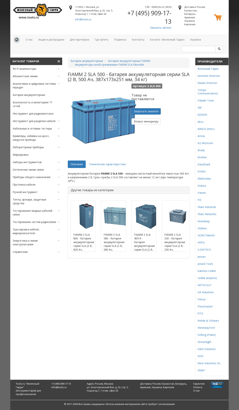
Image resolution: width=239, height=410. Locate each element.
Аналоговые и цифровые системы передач (34, 85)
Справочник (20, 252)
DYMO (202, 171)
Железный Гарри (208, 68)
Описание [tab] (77, 164)
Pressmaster (205, 306)
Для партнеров (79, 39)
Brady (201, 150)
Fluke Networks (207, 214)
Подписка (120, 39)
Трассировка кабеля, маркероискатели (26, 231)
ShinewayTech (206, 327)
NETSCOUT (205, 285)
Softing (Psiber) (207, 335)
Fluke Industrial (207, 207)
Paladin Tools (206, 100)
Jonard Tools (205, 264)
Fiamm (202, 193)
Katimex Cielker (207, 271)
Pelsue (202, 299)
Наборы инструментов (27, 162)
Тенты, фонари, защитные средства (29, 201)
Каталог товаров (26, 61)
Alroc (201, 122)
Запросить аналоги (146, 111)
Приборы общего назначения (31, 177)
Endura (202, 185)
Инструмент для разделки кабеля (34, 121)
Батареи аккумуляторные (29, 95)
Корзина (195, 39)
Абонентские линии (25, 76)
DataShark (204, 164)
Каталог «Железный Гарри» (167, 39)
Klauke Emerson (207, 83)
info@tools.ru (83, 19)
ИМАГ (201, 370)
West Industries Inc (209, 363)
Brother (202, 157)
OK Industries (206, 292)
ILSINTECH (204, 249)
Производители (210, 61)
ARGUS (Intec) (206, 129)
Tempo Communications (208, 91)
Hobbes (202, 228)
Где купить (101, 39)
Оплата (197, 387)
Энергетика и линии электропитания (25, 242)
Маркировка (20, 154)
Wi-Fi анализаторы (24, 68)
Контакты (138, 39)
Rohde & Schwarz (208, 320)
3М (199, 107)
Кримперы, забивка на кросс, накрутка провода (31, 137)
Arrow (201, 136)
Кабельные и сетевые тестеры (32, 128)
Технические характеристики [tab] (107, 164)
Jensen (202, 256)
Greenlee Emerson (209, 76)
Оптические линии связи (28, 169)
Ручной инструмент (25, 192)
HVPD (201, 242)
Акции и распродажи (51, 39)
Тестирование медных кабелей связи (32, 212)
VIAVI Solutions (207, 349)
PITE (200, 313)
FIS (199, 200)
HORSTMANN (206, 235)
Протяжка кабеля (24, 184)
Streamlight (204, 342)
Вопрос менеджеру (146, 121)
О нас (29, 39)
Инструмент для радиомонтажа (33, 113)
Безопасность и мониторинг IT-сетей (33, 104)
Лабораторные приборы (28, 147)
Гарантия (198, 383)
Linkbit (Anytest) (207, 278)
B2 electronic (205, 143)
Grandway (204, 221)
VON (200, 356)
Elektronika (204, 178)
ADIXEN (202, 114)
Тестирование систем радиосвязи (34, 222)
